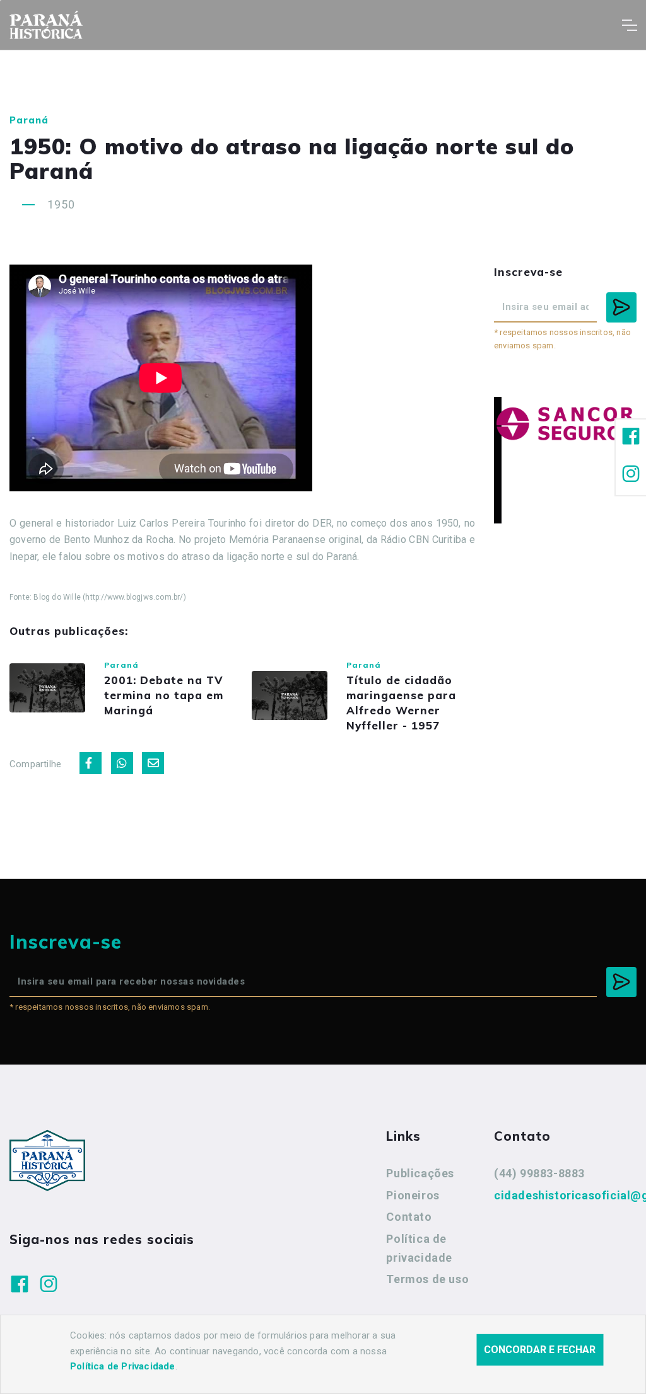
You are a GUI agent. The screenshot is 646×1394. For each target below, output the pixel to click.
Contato (409, 1216)
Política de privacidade (419, 1248)
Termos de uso (427, 1279)
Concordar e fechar (540, 1350)
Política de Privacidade (122, 1366)
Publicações (420, 1173)
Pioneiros (412, 1195)
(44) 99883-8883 (539, 1173)
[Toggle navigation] (629, 25)
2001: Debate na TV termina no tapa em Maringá (163, 695)
